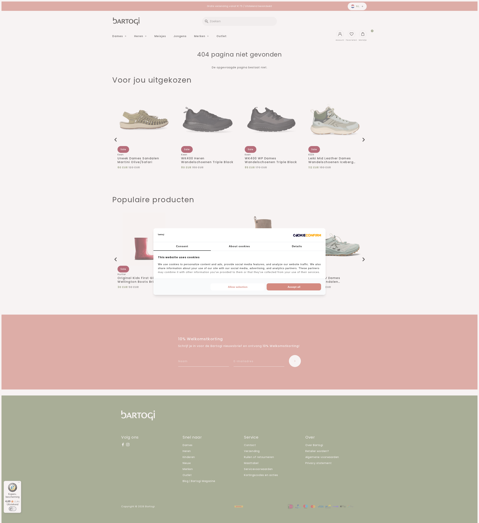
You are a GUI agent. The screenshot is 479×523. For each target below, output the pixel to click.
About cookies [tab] (239, 246)
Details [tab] (297, 246)
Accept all (294, 286)
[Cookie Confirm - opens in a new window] (307, 235)
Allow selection (238, 286)
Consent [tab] (182, 246)
